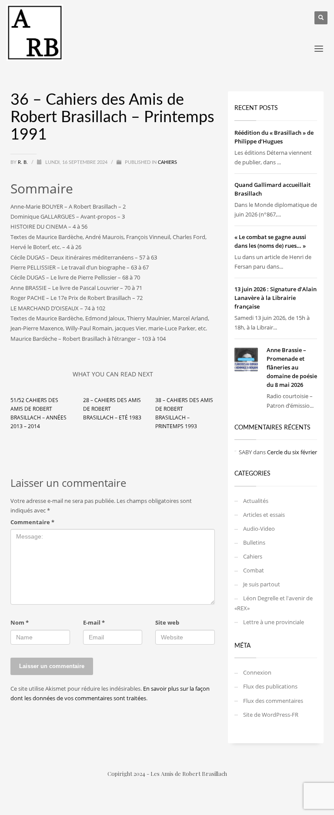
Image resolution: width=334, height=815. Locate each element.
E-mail (94, 622)
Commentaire (32, 522)
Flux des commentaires (273, 701)
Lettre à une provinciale (273, 622)
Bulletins (254, 542)
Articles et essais (264, 515)
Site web (167, 622)
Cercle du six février (292, 452)
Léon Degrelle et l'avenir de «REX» (273, 603)
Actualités (255, 501)
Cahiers (167, 162)
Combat (253, 570)
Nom (19, 622)
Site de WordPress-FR (270, 715)
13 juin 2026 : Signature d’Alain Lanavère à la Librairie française (275, 297)
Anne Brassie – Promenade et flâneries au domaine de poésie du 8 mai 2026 (292, 367)
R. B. (23, 162)
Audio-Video (259, 528)
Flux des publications (270, 686)
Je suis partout (261, 584)
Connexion (257, 672)
